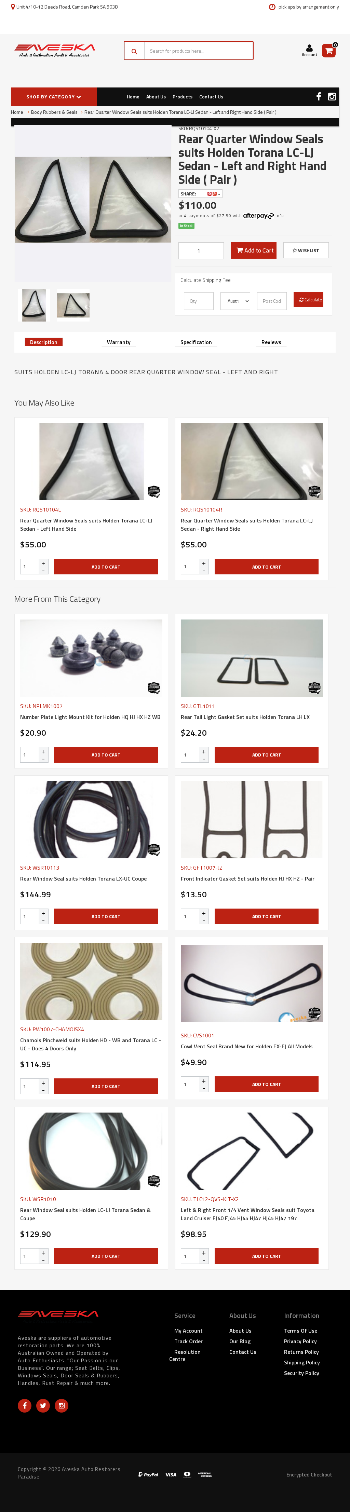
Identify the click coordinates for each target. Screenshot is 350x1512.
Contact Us (211, 96)
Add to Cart (258, 250)
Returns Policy (301, 1352)
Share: (188, 193)
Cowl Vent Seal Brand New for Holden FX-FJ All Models (247, 1046)
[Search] (134, 50)
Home (133, 96)
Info (279, 215)
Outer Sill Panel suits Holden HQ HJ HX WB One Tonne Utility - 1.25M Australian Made (59, 1484)
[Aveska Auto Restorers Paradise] (54, 50)
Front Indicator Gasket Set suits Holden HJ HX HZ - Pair (247, 878)
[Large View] (34, 305)
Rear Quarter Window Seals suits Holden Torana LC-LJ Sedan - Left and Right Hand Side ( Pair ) (180, 111)
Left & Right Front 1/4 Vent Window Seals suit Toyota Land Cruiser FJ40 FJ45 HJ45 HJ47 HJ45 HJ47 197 (247, 1214)
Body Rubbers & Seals (54, 111)
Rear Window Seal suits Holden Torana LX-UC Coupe (83, 878)
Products (182, 96)
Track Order (188, 1341)
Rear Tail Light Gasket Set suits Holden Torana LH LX (245, 717)
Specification (196, 342)
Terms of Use (300, 1330)
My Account (188, 1330)
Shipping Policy (302, 1362)
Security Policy (301, 1373)
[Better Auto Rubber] (154, 492)
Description (43, 342)
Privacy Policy (300, 1341)
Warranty (119, 342)
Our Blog (240, 1341)
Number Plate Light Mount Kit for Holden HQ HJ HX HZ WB (90, 717)
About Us (156, 96)
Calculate (313, 299)
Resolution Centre (185, 1355)
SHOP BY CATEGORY (51, 96)
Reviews (271, 342)
